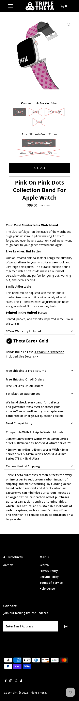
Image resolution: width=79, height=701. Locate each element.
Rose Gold (54, 112)
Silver (19, 112)
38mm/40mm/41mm (38, 143)
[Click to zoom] (68, 24)
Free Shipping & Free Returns (26, 371)
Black (35, 112)
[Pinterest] (16, 681)
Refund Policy (49, 577)
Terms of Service (51, 583)
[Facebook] (5, 681)
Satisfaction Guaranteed (23, 394)
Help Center (48, 588)
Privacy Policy (49, 571)
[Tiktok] (21, 681)
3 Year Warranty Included (23, 331)
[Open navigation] (10, 6)
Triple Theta (37, 692)
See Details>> (28, 356)
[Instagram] (10, 681)
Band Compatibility (19, 423)
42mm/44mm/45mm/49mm (38, 153)
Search (44, 565)
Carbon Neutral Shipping (23, 466)
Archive (8, 565)
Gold (39, 122)
